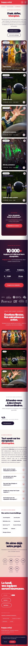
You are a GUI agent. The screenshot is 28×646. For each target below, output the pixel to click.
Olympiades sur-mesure (13, 225)
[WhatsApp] (4, 555)
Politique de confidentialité (7, 632)
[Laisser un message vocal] (16, 555)
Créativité (5, 523)
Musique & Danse (7, 526)
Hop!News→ (7, 599)
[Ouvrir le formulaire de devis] (10, 563)
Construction (17, 515)
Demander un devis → (14, 30)
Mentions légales (7, 630)
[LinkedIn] (10, 555)
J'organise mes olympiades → (14, 285)
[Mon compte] (22, 2)
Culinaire (13, 523)
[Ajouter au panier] (24, 69)
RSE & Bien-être (6, 515)
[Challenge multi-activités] (14, 187)
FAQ (2, 630)
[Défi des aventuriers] (14, 154)
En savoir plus (13, 638)
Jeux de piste (17, 512)
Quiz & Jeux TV (6, 519)
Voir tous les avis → (7, 423)
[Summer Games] (14, 89)
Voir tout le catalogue (14, 35)
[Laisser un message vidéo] (22, 555)
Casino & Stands (17, 519)
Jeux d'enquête (6, 512)
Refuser (5, 641)
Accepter (12, 641)
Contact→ (6, 594)
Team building (10, 6)
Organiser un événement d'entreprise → (9, 609)
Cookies (15, 632)
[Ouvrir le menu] (25, 2)
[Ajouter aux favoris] (24, 42)
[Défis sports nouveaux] (14, 121)
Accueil (3, 6)
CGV (12, 630)
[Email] (16, 563)
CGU (14, 630)
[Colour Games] (14, 56)
